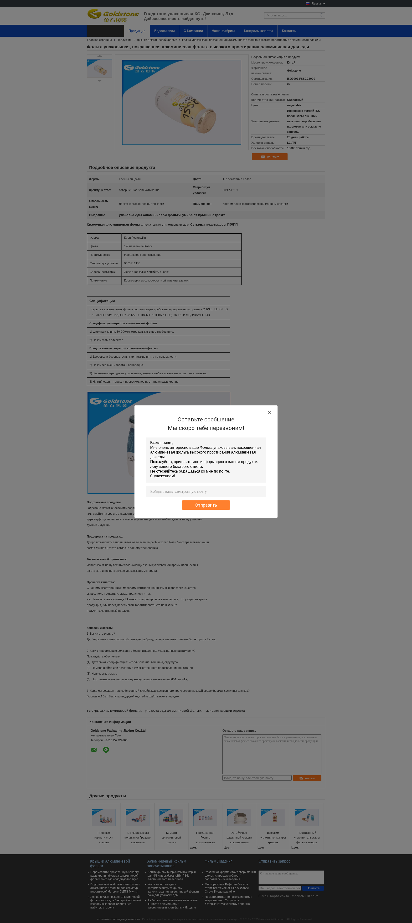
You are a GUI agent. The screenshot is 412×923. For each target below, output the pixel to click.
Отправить (206, 504)
